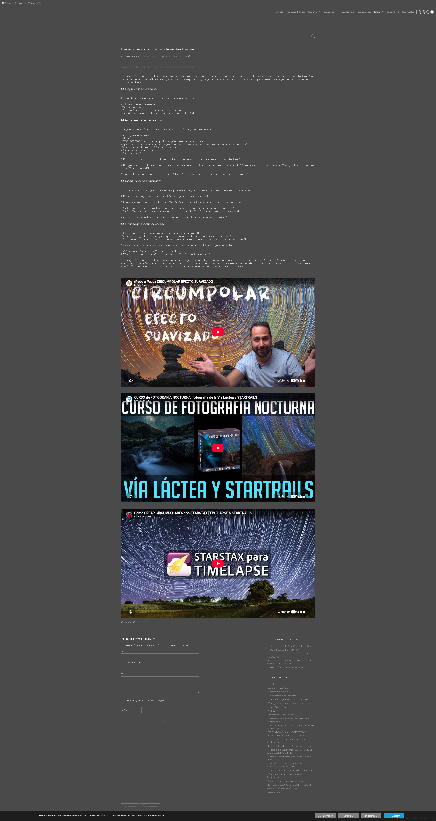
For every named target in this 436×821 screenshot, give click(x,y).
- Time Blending (276, 707)
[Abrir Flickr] (432, 12)
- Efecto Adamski (277, 691)
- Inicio (271, 684)
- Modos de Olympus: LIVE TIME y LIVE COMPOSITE (289, 751)
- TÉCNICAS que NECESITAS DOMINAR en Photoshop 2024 (286, 734)
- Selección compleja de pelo (285, 667)
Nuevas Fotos (296, 11)
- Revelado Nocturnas (280, 714)
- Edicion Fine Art (277, 687)
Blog (377, 11)
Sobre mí (393, 11)
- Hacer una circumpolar (281, 695)
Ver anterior (130, 805)
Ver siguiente (150, 805)
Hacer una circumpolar (155, 56)
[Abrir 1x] (428, 12)
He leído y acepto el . (144, 700)
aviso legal (157, 700)
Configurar (348, 816)
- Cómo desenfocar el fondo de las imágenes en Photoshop (288, 765)
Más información (325, 816)
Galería (312, 11)
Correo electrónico (133, 662)
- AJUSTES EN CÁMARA (282, 649)
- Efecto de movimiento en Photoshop (290, 770)
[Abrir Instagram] (424, 12)
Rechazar (372, 816)
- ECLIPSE (273, 791)
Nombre (126, 651)
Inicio (279, 11)
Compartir (127, 622)
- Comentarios (177, 56)
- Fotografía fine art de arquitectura (288, 703)
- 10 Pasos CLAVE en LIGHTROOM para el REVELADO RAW (289, 662)
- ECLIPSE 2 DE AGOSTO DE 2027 (289, 646)
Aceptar (395, 816)
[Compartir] (188, 56)
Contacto (408, 11)
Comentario (128, 674)
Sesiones (348, 11)
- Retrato (272, 710)
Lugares (329, 11)
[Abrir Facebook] (420, 12)
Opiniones (364, 11)
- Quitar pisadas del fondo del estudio (290, 746)
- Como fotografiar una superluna (287, 699)
